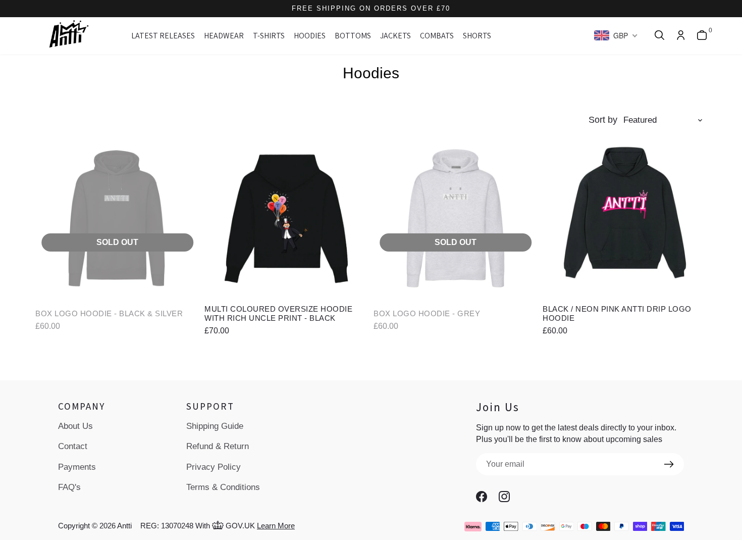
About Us (75, 426)
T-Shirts (269, 36)
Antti (124, 525)
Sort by (603, 120)
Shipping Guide (214, 426)
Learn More (276, 525)
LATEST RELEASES (163, 36)
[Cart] (702, 35)
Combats (437, 36)
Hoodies (310, 36)
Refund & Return (217, 446)
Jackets (395, 36)
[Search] (659, 35)
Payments (77, 467)
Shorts (477, 36)
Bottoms (353, 36)
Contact (72, 446)
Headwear (224, 36)
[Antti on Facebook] (485, 496)
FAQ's (69, 487)
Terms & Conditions (223, 487)
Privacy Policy (213, 467)
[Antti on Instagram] (508, 496)
